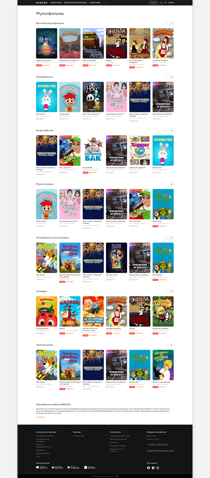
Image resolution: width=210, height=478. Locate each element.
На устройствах (115, 432)
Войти (171, 3)
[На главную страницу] (41, 2)
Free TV (154, 3)
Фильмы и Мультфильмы (75, 3)
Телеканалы (56, 3)
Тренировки (94, 3)
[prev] (167, 23)
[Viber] (157, 468)
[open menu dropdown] (105, 2)
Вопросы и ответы (153, 439)
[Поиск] (161, 3)
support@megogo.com (160, 450)
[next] (172, 23)
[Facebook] (148, 468)
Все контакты (151, 436)
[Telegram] (153, 468)
